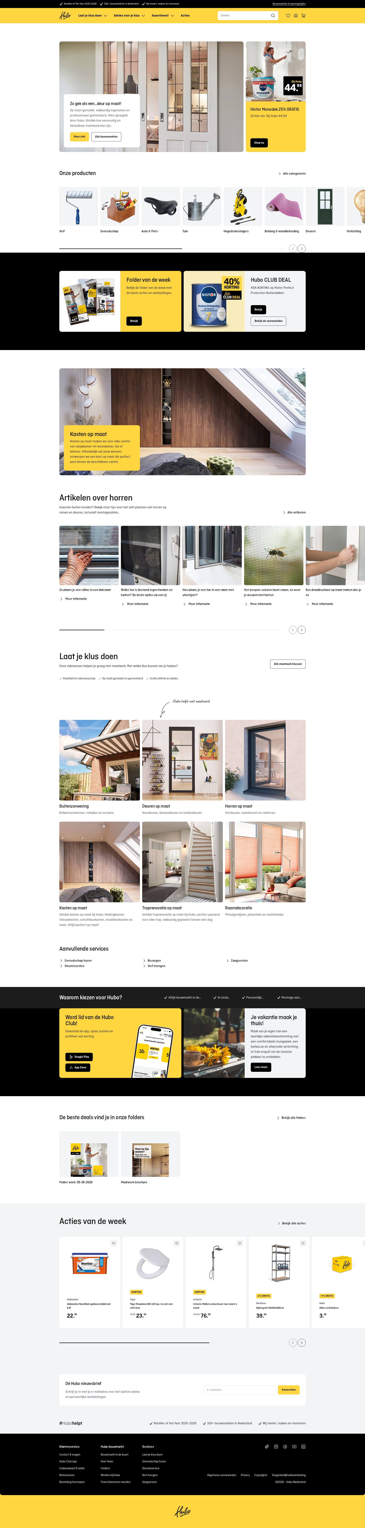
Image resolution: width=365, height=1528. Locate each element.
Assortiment (160, 15)
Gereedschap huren (154, 1462)
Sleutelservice (150, 1468)
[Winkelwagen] (303, 15)
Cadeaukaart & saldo (72, 1468)
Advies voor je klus (127, 15)
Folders (105, 1468)
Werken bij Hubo (110, 1475)
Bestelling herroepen (72, 1482)
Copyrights (260, 1475)
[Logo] (65, 15)
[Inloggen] (288, 15)
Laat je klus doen (90, 15)
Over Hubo (107, 1462)
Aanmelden (289, 1389)
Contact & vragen (69, 1455)
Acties (185, 15)
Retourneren (67, 1475)
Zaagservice (149, 1482)
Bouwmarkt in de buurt (114, 1455)
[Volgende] (302, 249)
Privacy (245, 1475)
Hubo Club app (68, 1462)
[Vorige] (293, 249)
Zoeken (225, 16)
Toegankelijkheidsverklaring (289, 1475)
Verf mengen (150, 1475)
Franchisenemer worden (115, 1482)
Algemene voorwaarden (221, 1475)
